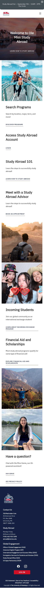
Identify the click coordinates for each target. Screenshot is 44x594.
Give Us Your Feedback (22, 581)
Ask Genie (10, 474)
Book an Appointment (15, 214)
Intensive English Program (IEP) (13, 550)
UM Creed (26, 583)
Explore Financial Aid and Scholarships (17, 362)
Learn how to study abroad (18, 179)
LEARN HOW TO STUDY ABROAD (22, 51)
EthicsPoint (18, 583)
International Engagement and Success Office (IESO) (20, 553)
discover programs (14, 124)
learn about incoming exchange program (20, 328)
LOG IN (24, 572)
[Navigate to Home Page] (6, 14)
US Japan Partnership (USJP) (12, 561)
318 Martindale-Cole (9, 513)
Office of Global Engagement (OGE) (14, 547)
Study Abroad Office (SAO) (11, 558)
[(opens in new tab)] (8, 505)
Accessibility (34, 581)
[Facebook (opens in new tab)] (18, 567)
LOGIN (8, 148)
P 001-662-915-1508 (10, 536)
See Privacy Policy (14, 481)
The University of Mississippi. (19, 585)
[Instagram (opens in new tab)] (25, 567)
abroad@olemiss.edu (10, 539)
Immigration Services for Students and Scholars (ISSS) (20, 555)
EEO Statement (10, 581)
